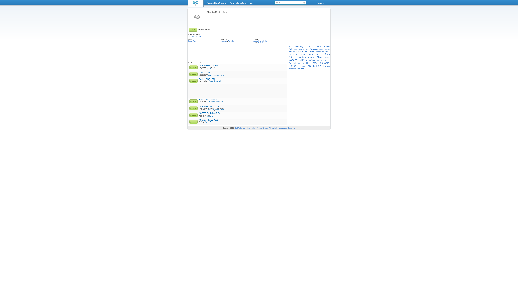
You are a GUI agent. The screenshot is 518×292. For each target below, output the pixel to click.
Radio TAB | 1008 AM (208, 99)
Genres (252, 3)
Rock (327, 54)
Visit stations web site (260, 41)
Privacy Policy (273, 128)
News (211, 81)
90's (297, 52)
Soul (322, 51)
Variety (293, 60)
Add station (283, 128)
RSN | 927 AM (205, 72)
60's (300, 51)
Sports (321, 49)
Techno (327, 52)
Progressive (312, 47)
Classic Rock (308, 51)
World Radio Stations (238, 3)
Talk (322, 46)
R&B (316, 54)
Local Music (302, 60)
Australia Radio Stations (216, 3)
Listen (194, 30)
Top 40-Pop (313, 65)
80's (315, 63)
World (327, 57)
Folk (317, 47)
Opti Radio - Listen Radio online (245, 128)
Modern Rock (303, 49)
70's (321, 54)
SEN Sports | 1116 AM (208, 65)
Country (326, 66)
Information (292, 68)
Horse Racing (219, 76)
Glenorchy (224, 41)
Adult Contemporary (301, 57)
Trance (306, 47)
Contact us (291, 128)
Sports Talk (192, 41)
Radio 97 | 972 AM (207, 79)
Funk (309, 60)
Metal (311, 54)
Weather (318, 51)
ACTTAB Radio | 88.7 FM (210, 113)
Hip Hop (319, 60)
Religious (304, 54)
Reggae (327, 60)
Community (298, 46)
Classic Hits (294, 54)
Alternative (314, 49)
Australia (320, 3)
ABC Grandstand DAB (208, 120)
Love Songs (301, 63)
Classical (292, 63)
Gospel (292, 51)
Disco (290, 47)
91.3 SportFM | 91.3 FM (209, 106)
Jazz (313, 60)
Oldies (222, 110)
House (309, 63)
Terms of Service (262, 128)
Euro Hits (300, 68)
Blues (295, 49)
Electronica (301, 66)
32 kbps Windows (195, 36)
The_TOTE (261, 42)
